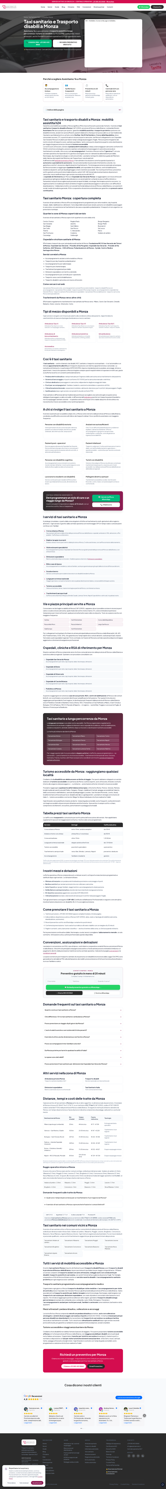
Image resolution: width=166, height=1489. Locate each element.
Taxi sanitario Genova (79, 744)
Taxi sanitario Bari (53, 744)
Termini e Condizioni (112, 1457)
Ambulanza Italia (48, 1468)
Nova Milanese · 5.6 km (112, 1187)
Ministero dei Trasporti (71, 158)
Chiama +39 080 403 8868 (74, 1366)
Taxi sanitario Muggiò (91, 1240)
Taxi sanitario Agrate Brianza (50, 1254)
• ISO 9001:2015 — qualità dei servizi (30, 1464)
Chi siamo (71, 7)
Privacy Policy (110, 1460)
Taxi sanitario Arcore (70, 1253)
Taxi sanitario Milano (78, 736)
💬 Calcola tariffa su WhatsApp (106, 498)
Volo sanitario (89, 1451)
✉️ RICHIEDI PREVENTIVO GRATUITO (67, 43)
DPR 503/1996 (75, 368)
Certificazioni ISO (111, 1446)
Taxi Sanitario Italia (34, 17)
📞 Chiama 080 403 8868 (64, 993)
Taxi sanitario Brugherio (51, 1247)
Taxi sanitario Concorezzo (72, 1247)
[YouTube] (138, 1456)
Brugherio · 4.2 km (50, 1187)
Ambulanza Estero (48, 1470)
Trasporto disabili (90, 1446)
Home (43, 7)
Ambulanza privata (91, 1443)
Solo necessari (24, 1483)
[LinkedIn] (142, 1456)
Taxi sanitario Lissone (111, 1240)
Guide (57, 7)
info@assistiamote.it (134, 1446)
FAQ (78, 7)
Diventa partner (99, 7)
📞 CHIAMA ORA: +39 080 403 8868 (37, 43)
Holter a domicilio (90, 1462)
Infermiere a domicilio (91, 1449)
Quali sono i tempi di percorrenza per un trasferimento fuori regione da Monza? (76, 1198)
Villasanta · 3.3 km (70, 1182)
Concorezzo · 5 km (70, 1187)
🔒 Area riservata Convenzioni (111, 1472)
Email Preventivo (96, 1366)
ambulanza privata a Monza (64, 160)
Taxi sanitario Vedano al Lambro (51, 1241)
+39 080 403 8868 (99, 1)
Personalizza (11, 1483)
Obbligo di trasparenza (113, 1443)
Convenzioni (87, 7)
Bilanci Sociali (110, 1451)
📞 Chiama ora (106, 505)
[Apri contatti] (163, 1484)
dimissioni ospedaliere (95, 559)
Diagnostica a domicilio (92, 1457)
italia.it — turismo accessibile (53, 797)
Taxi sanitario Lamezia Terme (81, 749)
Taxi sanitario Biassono (92, 1247)
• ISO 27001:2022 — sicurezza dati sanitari (30, 1461)
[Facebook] (129, 1456)
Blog (63, 7)
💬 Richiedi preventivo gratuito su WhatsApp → (83, 987)
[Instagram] (133, 1456)
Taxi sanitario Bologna (55, 740)
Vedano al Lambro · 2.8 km (52, 1182)
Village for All (76, 797)
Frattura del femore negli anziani (71, 1454)
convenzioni (113, 951)
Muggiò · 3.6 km (90, 1182)
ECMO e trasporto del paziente (70, 1458)
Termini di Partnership (112, 1465)
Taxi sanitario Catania (54, 749)
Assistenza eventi (90, 1454)
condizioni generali (49, 953)
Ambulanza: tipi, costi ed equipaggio (71, 1444)
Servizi (50, 7)
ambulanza (88, 397)
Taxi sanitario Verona (103, 744)
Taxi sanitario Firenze (78, 740)
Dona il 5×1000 (111, 1449)
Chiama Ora (157, 7)
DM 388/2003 (83, 893)
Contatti (110, 7)
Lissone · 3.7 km (110, 1182)
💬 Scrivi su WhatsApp (101, 993)
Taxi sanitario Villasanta (71, 1240)
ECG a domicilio (90, 1460)
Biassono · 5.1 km (90, 1187)
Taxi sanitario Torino (103, 736)
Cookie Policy (110, 1462)
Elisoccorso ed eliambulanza (68, 1449)
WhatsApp (110, 1)
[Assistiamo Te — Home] (9, 7)
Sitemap (108, 1454)
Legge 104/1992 (113, 957)
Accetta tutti (37, 1483)
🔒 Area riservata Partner (114, 1469)
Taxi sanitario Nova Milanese (111, 1248)
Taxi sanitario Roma (54, 736)
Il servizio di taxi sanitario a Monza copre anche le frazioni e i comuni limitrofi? (75, 1204)
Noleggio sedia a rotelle (71, 1462)
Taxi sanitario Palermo (103, 749)
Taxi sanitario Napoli (103, 740)
